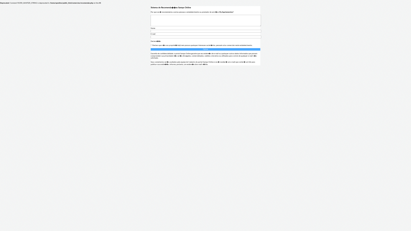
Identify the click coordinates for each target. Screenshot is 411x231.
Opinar (205, 49)
